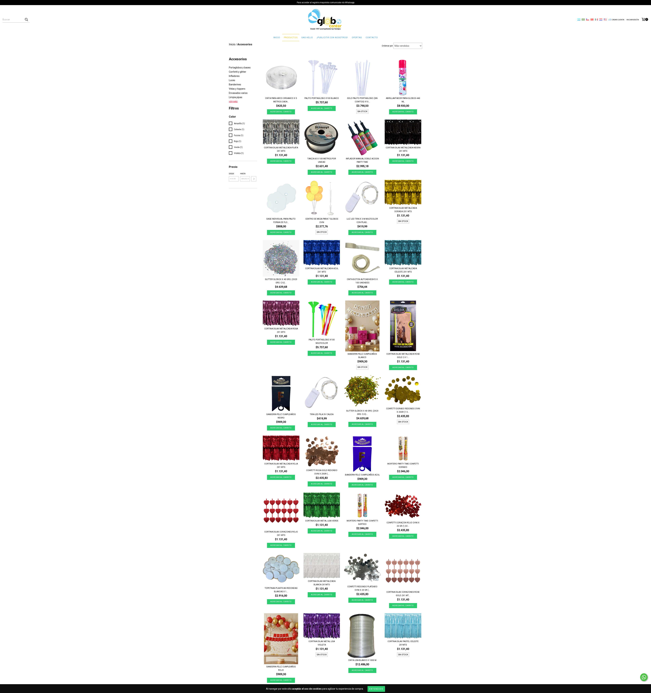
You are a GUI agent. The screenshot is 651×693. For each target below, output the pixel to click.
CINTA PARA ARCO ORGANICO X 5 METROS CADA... (281, 100)
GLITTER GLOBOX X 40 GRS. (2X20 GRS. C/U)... (281, 281)
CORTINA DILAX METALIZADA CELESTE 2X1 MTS (403, 270)
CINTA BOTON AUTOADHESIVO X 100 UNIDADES (362, 281)
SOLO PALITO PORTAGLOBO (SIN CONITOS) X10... (362, 100)
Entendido (376, 689)
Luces (232, 80)
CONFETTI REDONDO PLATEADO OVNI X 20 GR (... (362, 588)
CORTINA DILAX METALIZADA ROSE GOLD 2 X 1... (403, 356)
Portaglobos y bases (240, 67)
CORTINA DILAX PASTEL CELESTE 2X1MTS (403, 643)
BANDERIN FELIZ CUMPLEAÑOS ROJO (281, 668)
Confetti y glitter (237, 71)
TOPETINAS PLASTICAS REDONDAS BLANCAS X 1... (281, 590)
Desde (231, 174)
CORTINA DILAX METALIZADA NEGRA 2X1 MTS (403, 149)
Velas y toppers (237, 88)
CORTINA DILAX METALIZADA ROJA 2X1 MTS (281, 465)
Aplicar (253, 178)
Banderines (235, 84)
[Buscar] (26, 19)
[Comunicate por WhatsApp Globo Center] (644, 677)
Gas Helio (307, 37)
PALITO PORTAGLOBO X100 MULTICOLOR (322, 341)
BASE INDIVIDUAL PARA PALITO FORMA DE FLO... (281, 220)
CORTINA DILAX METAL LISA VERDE (321, 521)
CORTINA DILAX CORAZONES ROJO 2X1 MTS (281, 533)
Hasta (242, 174)
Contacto (372, 37)
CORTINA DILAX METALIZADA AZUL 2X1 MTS (321, 270)
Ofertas (357, 37)
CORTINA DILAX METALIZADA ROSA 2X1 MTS (281, 330)
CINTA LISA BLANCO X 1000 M (362, 660)
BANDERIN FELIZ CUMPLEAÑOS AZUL (362, 475)
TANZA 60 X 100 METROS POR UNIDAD (321, 160)
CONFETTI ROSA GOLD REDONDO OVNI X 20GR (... (321, 472)
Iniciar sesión (632, 20)
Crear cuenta (618, 20)
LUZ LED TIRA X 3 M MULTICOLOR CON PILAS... (362, 220)
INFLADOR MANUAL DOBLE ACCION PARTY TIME (362, 160)
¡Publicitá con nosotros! (332, 37)
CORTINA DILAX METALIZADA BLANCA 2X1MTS (322, 583)
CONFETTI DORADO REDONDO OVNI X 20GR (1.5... (403, 410)
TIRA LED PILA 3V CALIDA (321, 414)
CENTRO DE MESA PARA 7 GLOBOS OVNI (321, 220)
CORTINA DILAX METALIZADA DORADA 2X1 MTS (403, 210)
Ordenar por (387, 46)
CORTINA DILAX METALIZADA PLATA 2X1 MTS (281, 149)
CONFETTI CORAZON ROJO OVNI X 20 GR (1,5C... (403, 524)
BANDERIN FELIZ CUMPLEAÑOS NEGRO (281, 416)
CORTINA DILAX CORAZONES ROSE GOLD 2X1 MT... (403, 594)
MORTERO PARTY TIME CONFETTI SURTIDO (362, 522)
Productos (291, 37)
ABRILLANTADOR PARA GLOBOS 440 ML (403, 100)
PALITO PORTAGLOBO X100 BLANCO (321, 98)
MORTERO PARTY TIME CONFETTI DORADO (403, 465)
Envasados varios (238, 93)
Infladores (234, 76)
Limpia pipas (235, 97)
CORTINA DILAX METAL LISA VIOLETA (322, 643)
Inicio (276, 37)
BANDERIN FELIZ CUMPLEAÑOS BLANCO (362, 356)
